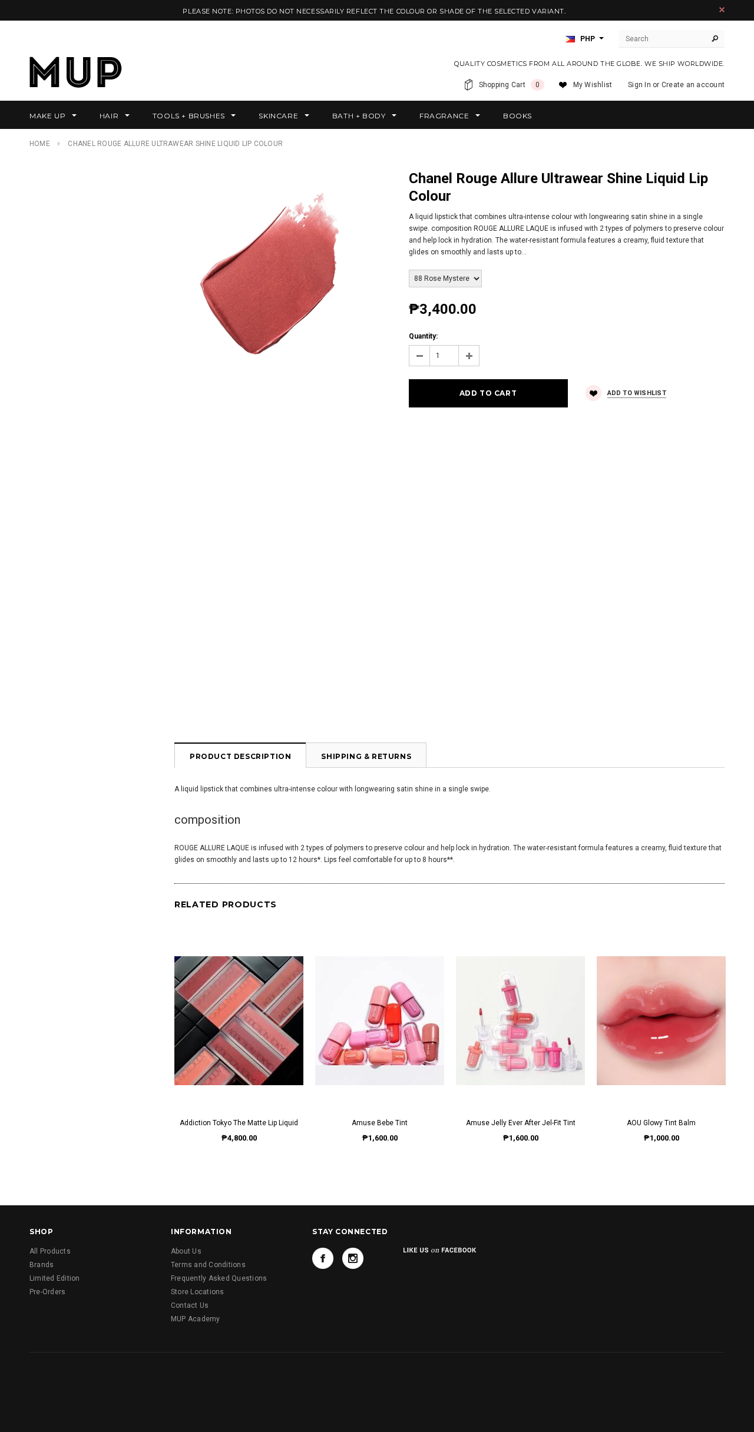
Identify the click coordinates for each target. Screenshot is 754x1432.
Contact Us (190, 1305)
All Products (50, 1251)
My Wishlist (593, 85)
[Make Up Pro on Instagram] (352, 1258)
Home (39, 144)
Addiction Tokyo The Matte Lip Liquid (239, 1123)
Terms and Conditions (208, 1265)
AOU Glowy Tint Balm (661, 1123)
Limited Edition (54, 1278)
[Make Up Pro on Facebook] (322, 1258)
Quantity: (423, 336)
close (722, 9)
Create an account (693, 85)
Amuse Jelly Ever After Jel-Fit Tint (521, 1123)
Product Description (240, 756)
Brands (41, 1265)
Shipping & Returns (366, 756)
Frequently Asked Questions (219, 1278)
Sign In (639, 85)
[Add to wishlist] (239, 1009)
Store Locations (197, 1292)
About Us (186, 1251)
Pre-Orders (47, 1292)
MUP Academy (195, 1319)
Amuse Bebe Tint (380, 1123)
